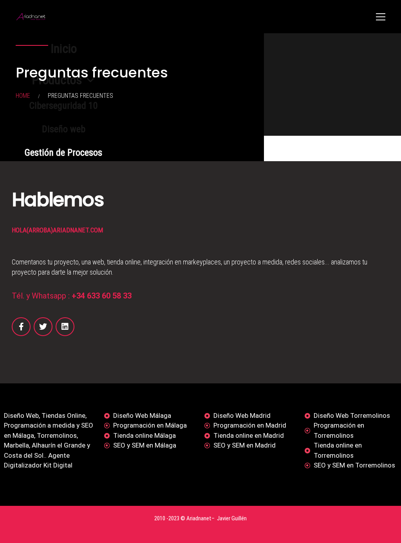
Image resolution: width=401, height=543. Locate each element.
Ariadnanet (198, 518)
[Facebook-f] (21, 326)
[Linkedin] (65, 326)
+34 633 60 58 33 (102, 295)
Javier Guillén (232, 518)
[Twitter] (43, 326)
